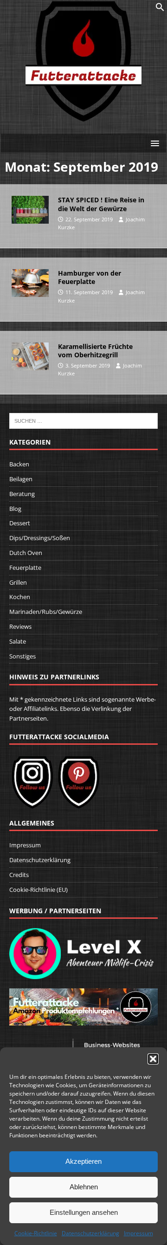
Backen (19, 464)
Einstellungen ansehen (84, 1212)
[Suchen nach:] (83, 420)
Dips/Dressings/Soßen (39, 538)
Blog (15, 508)
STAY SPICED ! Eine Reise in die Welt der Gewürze (101, 204)
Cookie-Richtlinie (35, 1233)
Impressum (138, 1233)
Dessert (19, 523)
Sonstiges (22, 656)
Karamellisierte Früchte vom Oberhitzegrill (95, 350)
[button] (153, 1059)
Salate (17, 641)
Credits (19, 875)
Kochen (19, 597)
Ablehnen (84, 1187)
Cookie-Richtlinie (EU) (38, 889)
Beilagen (20, 479)
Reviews (20, 626)
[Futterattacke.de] (83, 116)
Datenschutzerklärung (90, 1233)
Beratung (22, 494)
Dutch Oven (25, 552)
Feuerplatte (25, 567)
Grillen (18, 582)
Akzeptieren (83, 1161)
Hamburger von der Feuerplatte (89, 277)
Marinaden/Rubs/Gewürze (45, 611)
